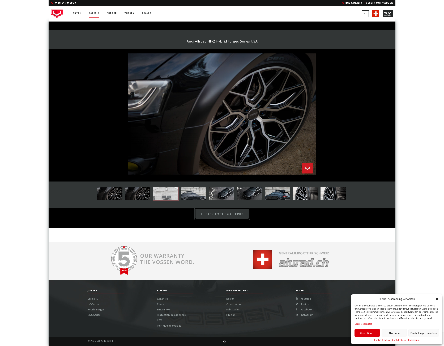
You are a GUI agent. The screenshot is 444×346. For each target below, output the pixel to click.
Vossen (129, 13)
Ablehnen (394, 333)
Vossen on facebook (379, 2)
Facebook (306, 309)
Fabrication (233, 309)
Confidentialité (399, 340)
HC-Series (93, 304)
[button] (437, 299)
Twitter (305, 304)
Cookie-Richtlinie (382, 340)
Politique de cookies (169, 325)
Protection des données (171, 315)
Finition (231, 315)
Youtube (305, 298)
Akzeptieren (367, 333)
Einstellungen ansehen (423, 333)
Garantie (162, 298)
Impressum (413, 340)
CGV (159, 320)
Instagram (306, 315)
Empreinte (163, 309)
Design (230, 298)
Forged (112, 13)
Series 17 (93, 298)
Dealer (146, 13)
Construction (234, 304)
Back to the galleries (224, 214)
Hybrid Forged (96, 309)
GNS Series (94, 315)
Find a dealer (353, 2)
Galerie (94, 13)
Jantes (76, 13)
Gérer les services (363, 323)
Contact (162, 304)
